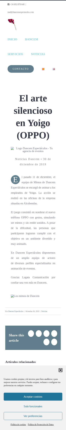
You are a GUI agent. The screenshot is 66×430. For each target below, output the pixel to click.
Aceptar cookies (33, 396)
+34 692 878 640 (17, 4)
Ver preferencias (33, 416)
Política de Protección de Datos (41, 424)
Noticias (44, 311)
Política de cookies (18, 424)
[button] (60, 370)
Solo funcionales (33, 406)
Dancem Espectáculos (15, 311)
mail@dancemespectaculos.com (21, 12)
